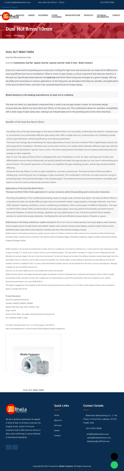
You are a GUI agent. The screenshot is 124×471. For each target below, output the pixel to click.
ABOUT (9, 15)
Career (57, 430)
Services (58, 425)
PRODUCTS (88, 15)
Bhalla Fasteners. (66, 466)
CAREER (31, 15)
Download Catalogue (10, 7)
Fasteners (43, 15)
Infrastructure (72, 15)
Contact (57, 435)
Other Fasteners (57, 16)
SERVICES (20, 15)
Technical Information (103, 16)
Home (8, 35)
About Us (58, 420)
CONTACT (116, 15)
